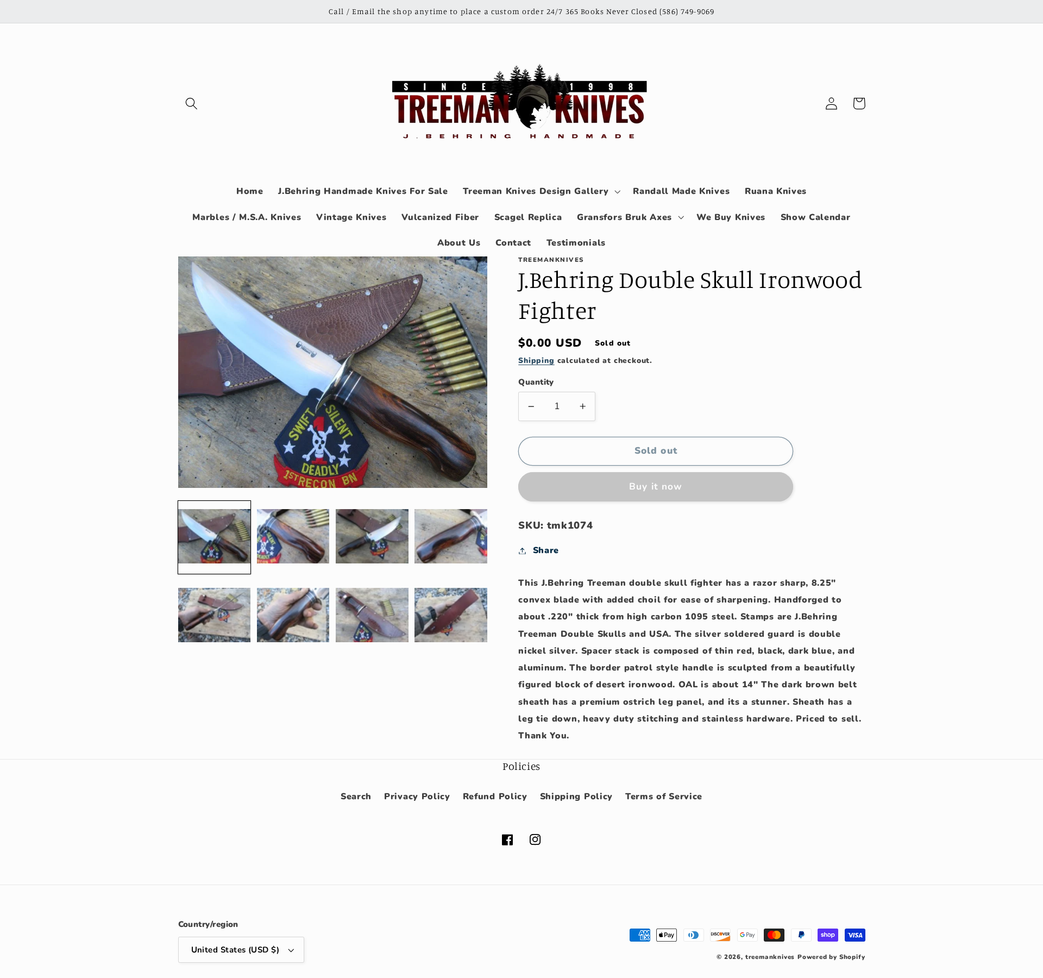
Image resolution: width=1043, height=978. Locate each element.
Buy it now (656, 486)
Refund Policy (495, 797)
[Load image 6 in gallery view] (293, 616)
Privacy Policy (417, 797)
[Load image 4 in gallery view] (450, 536)
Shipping (536, 360)
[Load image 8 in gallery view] (450, 616)
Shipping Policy (576, 797)
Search (356, 797)
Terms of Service (663, 797)
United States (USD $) (235, 949)
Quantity (536, 382)
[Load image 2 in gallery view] (293, 536)
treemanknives (770, 956)
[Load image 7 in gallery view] (372, 616)
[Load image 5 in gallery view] (214, 616)
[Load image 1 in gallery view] (214, 536)
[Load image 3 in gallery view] (372, 536)
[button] (192, 103)
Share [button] (546, 550)
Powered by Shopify (831, 956)
